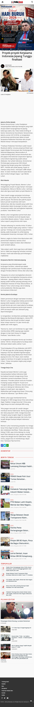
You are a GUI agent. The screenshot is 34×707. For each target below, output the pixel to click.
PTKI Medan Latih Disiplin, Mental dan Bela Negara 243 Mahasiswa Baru (21, 505)
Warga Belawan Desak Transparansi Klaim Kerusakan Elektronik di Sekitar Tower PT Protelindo (19, 574)
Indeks (3, 695)
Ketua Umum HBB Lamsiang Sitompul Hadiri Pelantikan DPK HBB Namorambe (17, 586)
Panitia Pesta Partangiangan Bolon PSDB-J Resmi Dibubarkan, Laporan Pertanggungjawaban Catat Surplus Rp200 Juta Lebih (18, 569)
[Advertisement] (17, 26)
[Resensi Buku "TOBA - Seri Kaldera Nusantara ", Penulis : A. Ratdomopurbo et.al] (6, 639)
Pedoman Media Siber (7, 690)
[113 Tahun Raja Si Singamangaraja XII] (6, 631)
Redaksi (4, 684)
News (12, 461)
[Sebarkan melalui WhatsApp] (7, 445)
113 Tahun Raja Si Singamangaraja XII (21, 627)
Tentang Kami (5, 681)
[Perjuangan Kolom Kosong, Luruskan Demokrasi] (17, 616)
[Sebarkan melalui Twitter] (5, 445)
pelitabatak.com (10, 702)
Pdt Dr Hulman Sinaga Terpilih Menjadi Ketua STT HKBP (21, 646)
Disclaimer (4, 688)
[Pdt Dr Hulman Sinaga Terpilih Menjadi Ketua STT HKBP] (6, 649)
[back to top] (31, 701)
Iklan (3, 686)
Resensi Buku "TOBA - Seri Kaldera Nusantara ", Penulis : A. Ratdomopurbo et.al (22, 637)
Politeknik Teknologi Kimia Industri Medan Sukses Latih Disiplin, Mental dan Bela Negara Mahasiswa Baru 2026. (19, 593)
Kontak (3, 693)
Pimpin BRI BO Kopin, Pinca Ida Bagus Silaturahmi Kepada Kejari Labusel (21, 543)
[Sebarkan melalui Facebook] (2, 445)
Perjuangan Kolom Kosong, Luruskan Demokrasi (15, 621)
